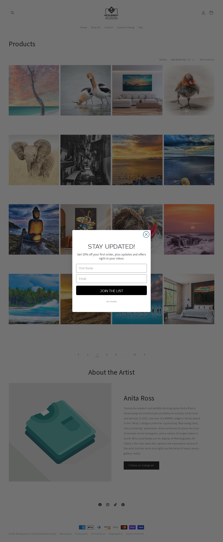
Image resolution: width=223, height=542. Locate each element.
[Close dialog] (146, 234)
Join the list (111, 290)
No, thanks (111, 301)
